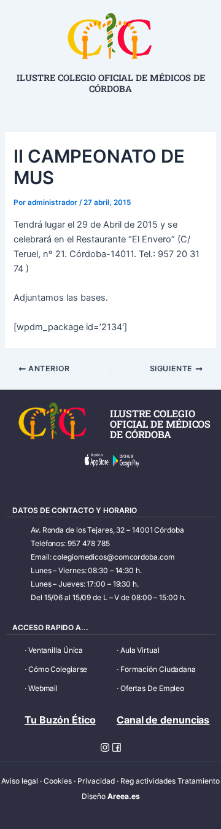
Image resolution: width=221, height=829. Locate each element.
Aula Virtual (140, 650)
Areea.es (123, 796)
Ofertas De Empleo (152, 688)
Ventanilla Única (55, 650)
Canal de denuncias (163, 720)
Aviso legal (19, 780)
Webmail (43, 688)
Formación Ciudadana (158, 669)
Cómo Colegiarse (58, 669)
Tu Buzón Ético (60, 720)
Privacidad (96, 780)
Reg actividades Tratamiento (170, 780)
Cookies (58, 780)
